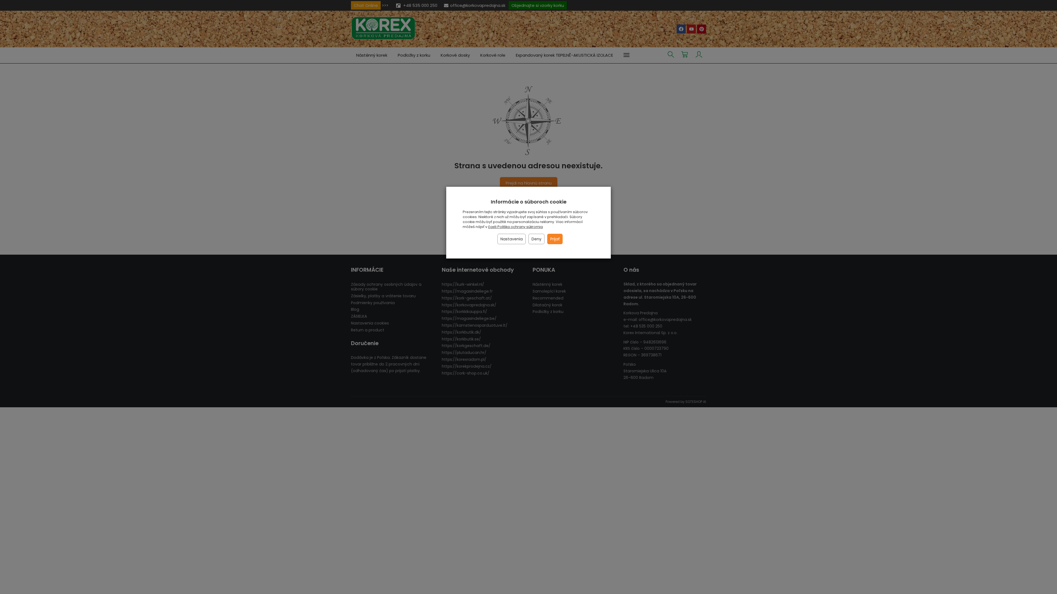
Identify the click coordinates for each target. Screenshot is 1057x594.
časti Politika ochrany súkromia (515, 226)
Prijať (555, 239)
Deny (536, 239)
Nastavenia (511, 239)
